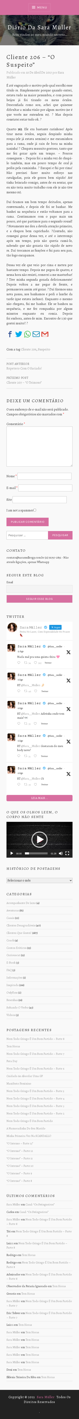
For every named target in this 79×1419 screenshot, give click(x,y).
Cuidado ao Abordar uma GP (24, 1076)
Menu (42, 7)
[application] (39, 840)
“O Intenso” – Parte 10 (19, 1166)
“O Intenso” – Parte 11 (19, 1158)
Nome (11, 476)
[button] (39, 840)
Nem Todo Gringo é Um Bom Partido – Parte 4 (35, 1098)
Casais (10, 918)
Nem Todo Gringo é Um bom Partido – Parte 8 (35, 1039)
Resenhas (12, 1000)
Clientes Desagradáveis (20, 925)
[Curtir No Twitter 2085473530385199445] (36, 784)
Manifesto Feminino (18, 1083)
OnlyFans (12, 992)
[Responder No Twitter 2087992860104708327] (19, 663)
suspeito (44, 349)
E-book (11, 963)
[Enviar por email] (36, 334)
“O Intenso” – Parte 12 (19, 1151)
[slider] (36, 853)
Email (9, 582)
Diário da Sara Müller (39, 27)
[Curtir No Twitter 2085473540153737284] (36, 756)
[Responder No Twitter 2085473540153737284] (19, 756)
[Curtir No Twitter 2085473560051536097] (37, 691)
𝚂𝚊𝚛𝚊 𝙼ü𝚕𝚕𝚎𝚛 (29, 646)
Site (9, 499)
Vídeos (10, 1015)
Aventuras (12, 910)
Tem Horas (13, 1046)
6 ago (20, 679)
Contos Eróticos (16, 948)
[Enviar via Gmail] (44, 334)
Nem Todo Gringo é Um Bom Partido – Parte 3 (35, 1106)
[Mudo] (61, 853)
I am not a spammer (19, 510)
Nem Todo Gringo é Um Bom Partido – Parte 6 (35, 1069)
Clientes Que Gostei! (19, 933)
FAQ (9, 970)
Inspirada (12, 985)
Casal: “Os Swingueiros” (40, 1204)
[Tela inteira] (67, 853)
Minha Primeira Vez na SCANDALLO (28, 1136)
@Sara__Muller (30, 685)
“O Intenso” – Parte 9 (19, 1173)
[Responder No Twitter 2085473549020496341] (19, 724)
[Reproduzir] (12, 853)
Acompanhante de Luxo (21, 903)
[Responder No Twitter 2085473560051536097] (19, 691)
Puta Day (11, 1061)
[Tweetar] (18, 334)
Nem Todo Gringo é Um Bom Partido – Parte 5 (35, 1091)
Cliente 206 (28, 349)
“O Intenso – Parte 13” (19, 1143)
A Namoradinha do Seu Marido (25, 1128)
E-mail (12, 488)
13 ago (20, 651)
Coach (10, 940)
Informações (14, 978)
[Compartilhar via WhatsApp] (27, 334)
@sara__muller (55, 646)
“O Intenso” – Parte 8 (19, 1181)
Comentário (15, 424)
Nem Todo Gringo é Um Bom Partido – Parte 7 (35, 1054)
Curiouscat (13, 955)
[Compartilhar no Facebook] (10, 334)
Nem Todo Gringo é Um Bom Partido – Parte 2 (35, 1113)
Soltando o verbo (17, 1007)
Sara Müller (13, 1204)
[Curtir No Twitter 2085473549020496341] (36, 724)
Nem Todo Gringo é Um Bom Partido (29, 1121)
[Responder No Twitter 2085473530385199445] (19, 784)
